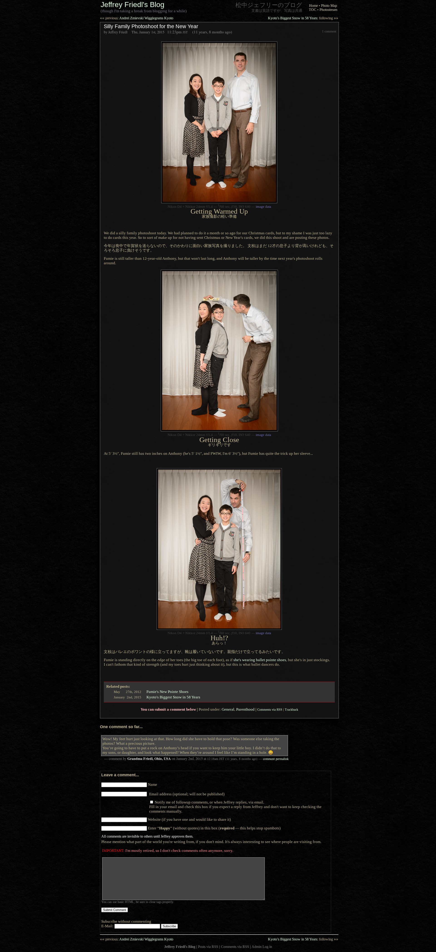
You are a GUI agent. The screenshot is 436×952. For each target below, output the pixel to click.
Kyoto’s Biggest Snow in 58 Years (303, 18)
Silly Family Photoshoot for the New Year (151, 26)
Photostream (328, 10)
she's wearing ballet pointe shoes (259, 660)
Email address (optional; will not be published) (187, 794)
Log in (267, 947)
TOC (312, 10)
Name (152, 784)
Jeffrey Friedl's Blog (132, 4)
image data (263, 206)
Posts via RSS (208, 947)
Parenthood (245, 709)
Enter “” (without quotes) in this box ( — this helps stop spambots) (214, 828)
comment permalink (276, 759)
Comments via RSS (269, 709)
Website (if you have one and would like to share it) (189, 819)
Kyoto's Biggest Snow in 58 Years (173, 697)
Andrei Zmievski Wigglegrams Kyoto (136, 18)
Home (313, 5)
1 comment (329, 31)
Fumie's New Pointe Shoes (167, 691)
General (228, 709)
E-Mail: (107, 926)
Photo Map (329, 5)
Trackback (291, 709)
